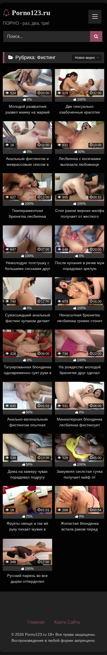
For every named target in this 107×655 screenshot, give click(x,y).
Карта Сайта (67, 622)
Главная (35, 622)
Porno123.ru (30, 13)
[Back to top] (90, 638)
